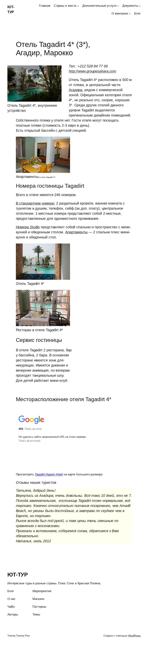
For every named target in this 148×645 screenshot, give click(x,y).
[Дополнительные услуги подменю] (118, 6)
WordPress (134, 635)
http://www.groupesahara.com (92, 71)
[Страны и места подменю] (78, 6)
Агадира (75, 90)
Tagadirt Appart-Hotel (49, 474)
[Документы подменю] (140, 6)
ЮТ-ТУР (17, 575)
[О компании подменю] (130, 13)
